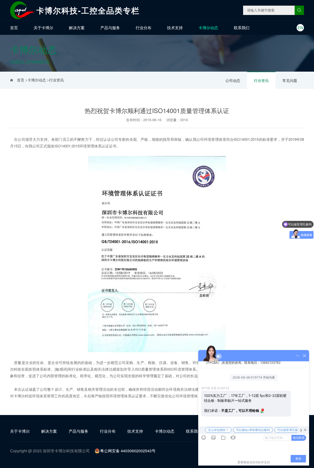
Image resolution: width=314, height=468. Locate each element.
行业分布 (143, 27)
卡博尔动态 (208, 27)
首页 (14, 27)
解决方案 (77, 27)
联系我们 (241, 27)
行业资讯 (261, 80)
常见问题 (289, 80)
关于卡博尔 (43, 27)
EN (300, 27)
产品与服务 (110, 27)
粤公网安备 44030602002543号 (128, 451)
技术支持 (175, 27)
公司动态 (232, 80)
